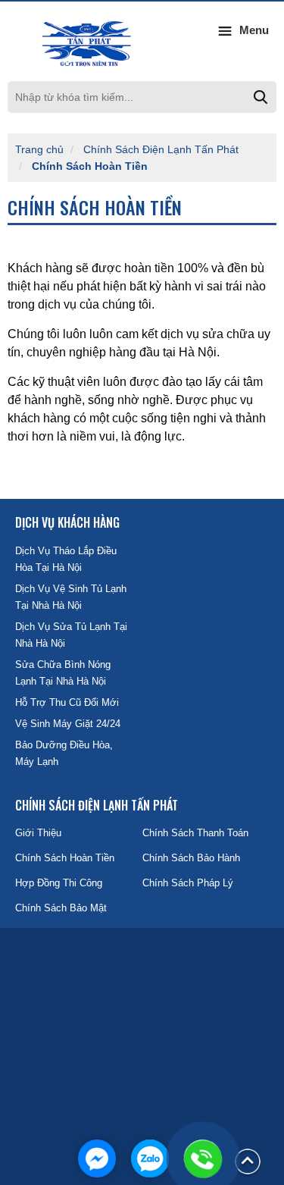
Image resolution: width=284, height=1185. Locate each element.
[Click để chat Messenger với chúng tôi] (97, 1158)
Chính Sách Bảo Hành (191, 858)
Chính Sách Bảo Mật (61, 908)
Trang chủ (39, 149)
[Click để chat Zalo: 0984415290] (150, 1158)
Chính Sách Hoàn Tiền (90, 166)
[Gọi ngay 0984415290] (203, 1158)
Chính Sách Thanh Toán (195, 833)
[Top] (248, 1161)
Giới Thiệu (38, 833)
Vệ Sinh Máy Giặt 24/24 (67, 723)
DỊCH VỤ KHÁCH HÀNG (67, 522)
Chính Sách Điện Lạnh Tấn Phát (161, 149)
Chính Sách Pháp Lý (187, 883)
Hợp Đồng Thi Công (58, 883)
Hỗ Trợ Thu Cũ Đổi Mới (67, 702)
